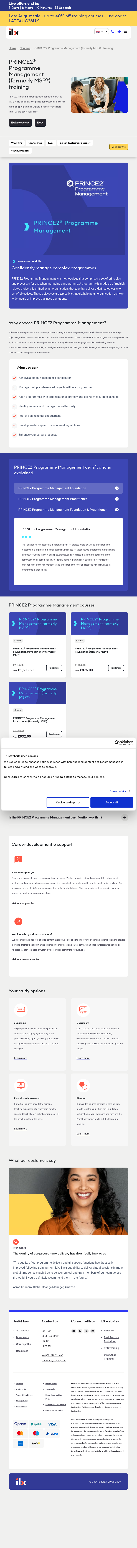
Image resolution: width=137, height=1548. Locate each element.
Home (12, 48)
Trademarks (50, 1389)
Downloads (22, 1337)
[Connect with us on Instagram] (86, 1331)
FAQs (40, 122)
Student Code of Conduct (55, 1405)
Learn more (20, 1058)
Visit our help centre (23, 903)
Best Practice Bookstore (111, 1339)
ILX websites (109, 1321)
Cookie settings (65, 802)
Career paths (23, 1344)
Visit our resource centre (25, 959)
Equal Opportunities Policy (53, 1397)
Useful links (21, 1389)
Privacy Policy (21, 1401)
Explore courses (20, 122)
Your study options (20, 150)
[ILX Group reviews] (36, 1443)
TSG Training (111, 1348)
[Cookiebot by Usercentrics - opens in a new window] (117, 742)
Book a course (119, 146)
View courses (35, 142)
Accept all (111, 802)
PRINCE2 (109, 1330)
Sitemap (19, 1384)
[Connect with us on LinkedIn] (92, 1331)
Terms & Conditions (24, 1395)
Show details (118, 791)
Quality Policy (51, 1384)
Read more (54, 667)
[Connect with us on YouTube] (73, 1331)
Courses (25, 48)
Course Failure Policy (54, 1410)
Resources (22, 1350)
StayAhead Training (110, 1356)
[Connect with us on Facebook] (80, 1331)
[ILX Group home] (14, 31)
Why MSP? (16, 142)
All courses (22, 1330)
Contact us (50, 1321)
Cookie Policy (21, 1406)
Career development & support (75, 142)
